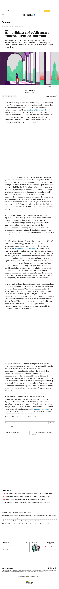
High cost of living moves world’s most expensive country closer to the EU (25, 499)
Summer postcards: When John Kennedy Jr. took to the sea (17, 512)
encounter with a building (25, 248)
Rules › (53, 426)
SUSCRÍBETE (47, 11)
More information (9, 434)
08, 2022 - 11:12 (29, 92)
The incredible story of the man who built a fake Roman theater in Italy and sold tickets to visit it (26, 523)
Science (6, 22)
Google (16, 26)
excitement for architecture (37, 110)
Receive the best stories (9, 546)
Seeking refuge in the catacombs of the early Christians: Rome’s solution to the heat (27, 496)
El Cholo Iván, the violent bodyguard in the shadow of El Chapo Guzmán (20, 518)
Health (6, 30)
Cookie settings (32, 576)
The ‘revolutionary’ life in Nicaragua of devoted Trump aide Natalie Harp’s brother (22, 521)
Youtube (11, 26)
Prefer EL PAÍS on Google (51, 96)
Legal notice (20, 576)
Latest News (21, 26)
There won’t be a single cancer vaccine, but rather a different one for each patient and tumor (29, 493)
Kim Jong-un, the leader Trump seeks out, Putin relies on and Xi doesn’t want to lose (27, 502)
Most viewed (5, 509)
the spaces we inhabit (40, 409)
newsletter (6, 542)
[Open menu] (3, 15)
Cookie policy (38, 576)
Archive (33, 542)
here (35, 434)
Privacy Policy (26, 576)
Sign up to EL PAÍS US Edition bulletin (15, 423)
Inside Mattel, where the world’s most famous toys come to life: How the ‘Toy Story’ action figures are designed (29, 515)
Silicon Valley (5, 26)
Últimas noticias (6, 490)
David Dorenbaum (29, 90)
